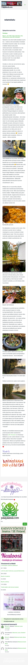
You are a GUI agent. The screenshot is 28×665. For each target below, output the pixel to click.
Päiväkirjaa (5, 33)
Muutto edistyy (5, 581)
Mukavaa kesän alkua (20, 637)
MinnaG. (7, 626)
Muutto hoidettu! (5, 576)
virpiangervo (17, 37)
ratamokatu (17, 35)
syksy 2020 (12, 37)
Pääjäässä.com (6, 7)
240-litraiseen (12, 434)
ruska (21, 35)
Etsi (2, 521)
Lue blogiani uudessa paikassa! (9, 565)
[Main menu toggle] (25, 4)
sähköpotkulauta (6, 37)
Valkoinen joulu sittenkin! (18, 632)
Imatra (13, 35)
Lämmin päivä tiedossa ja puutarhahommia (12, 571)
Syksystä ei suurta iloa (9, 30)
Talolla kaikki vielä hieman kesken (10, 587)
